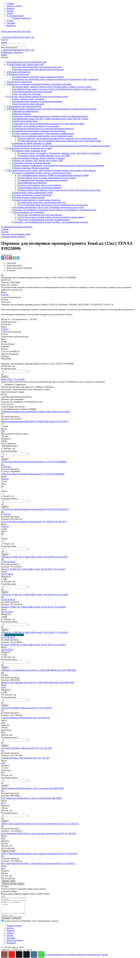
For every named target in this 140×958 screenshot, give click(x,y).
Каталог (10, 11)
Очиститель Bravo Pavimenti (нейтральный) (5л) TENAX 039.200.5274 (33, 521)
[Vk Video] (26, 954)
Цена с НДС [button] (7, 379)
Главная (10, 3)
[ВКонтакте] (2, 258)
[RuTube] (19, 954)
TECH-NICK (7, 574)
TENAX (5, 295)
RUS (3, 803)
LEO (3, 722)
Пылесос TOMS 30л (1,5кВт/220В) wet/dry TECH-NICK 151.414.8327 (33, 569)
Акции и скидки (14, 6)
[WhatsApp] (14, 258)
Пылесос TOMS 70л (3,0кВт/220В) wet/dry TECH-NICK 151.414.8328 (33, 607)
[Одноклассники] (6, 258)
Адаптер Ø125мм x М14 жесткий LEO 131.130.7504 (25, 758)
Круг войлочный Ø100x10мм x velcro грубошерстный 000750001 (31, 798)
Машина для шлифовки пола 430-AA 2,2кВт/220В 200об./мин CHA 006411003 (37, 682)
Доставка (11, 23)
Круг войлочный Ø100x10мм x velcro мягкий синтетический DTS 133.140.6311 (38, 863)
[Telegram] (18, 258)
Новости (11, 8)
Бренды (10, 928)
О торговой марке (15, 16)
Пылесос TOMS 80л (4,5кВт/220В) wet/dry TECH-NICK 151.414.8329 (33, 645)
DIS (3, 431)
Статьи (10, 13)
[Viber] (10, 258)
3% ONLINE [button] (19, 379)
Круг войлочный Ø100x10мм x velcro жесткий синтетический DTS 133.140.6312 (38, 833)
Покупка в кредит (15, 940)
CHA (3, 687)
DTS (3, 838)
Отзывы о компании (21, 18)
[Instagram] (4, 954)
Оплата (10, 20)
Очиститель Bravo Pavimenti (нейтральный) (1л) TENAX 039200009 (32, 474)
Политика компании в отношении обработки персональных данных (76, 954)
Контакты (11, 25)
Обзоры (10, 933)
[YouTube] (11, 954)
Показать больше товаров (13, 884)
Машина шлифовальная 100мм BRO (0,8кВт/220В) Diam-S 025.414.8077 (34, 421)
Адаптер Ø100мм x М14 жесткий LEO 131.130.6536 (25, 718)
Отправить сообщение (11, 918)
